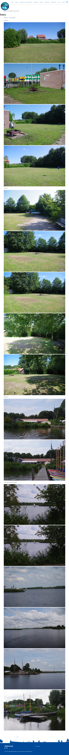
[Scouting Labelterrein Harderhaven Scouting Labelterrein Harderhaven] (5, 6)
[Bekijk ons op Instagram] (6, 748)
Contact (38, 746)
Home (5, 11)
